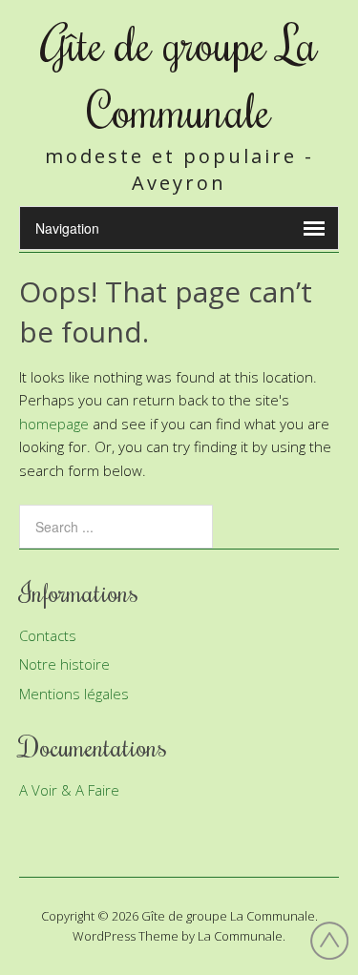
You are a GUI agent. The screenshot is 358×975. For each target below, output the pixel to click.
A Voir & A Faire (69, 789)
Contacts (47, 635)
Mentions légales (74, 693)
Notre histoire (64, 664)
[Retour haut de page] (329, 943)
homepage (54, 423)
